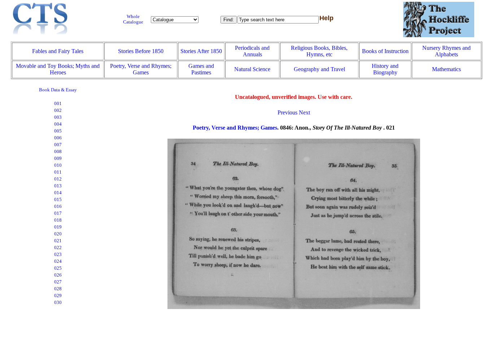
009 (58, 158)
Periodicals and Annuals (252, 51)
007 (58, 144)
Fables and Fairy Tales (57, 51)
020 (58, 233)
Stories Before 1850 (140, 51)
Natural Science (252, 69)
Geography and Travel (319, 69)
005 (58, 131)
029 (58, 295)
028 (58, 288)
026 (58, 275)
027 (58, 281)
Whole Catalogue (133, 19)
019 (58, 227)
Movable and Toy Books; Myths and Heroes (58, 69)
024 (58, 261)
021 (58, 240)
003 (58, 117)
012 (58, 179)
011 (58, 172)
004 (58, 124)
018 (58, 220)
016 (58, 206)
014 (58, 192)
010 (58, 165)
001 (58, 103)
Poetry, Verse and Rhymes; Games (140, 69)
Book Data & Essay (58, 89)
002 (58, 110)
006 (58, 137)
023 (58, 254)
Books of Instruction (385, 51)
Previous (287, 112)
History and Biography (385, 69)
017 (58, 213)
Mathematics (446, 69)
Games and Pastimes (201, 69)
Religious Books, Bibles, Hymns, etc (319, 51)
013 (58, 185)
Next (304, 112)
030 (58, 302)
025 (58, 268)
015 (58, 199)
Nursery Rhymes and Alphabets (446, 51)
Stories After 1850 (201, 51)
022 (58, 247)
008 (58, 151)
